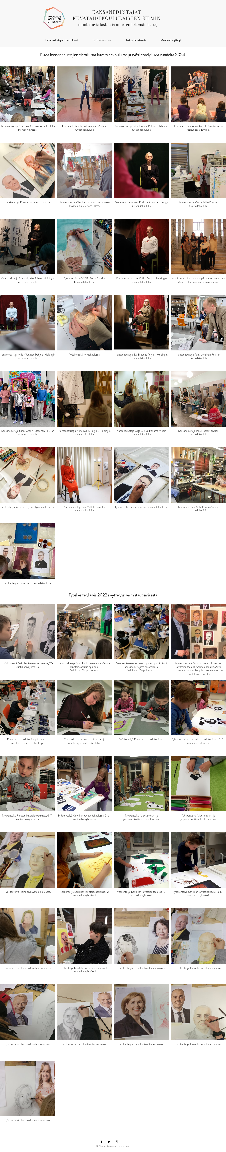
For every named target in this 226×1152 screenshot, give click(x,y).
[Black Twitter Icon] (109, 1141)
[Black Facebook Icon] (101, 1141)
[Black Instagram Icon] (116, 1141)
